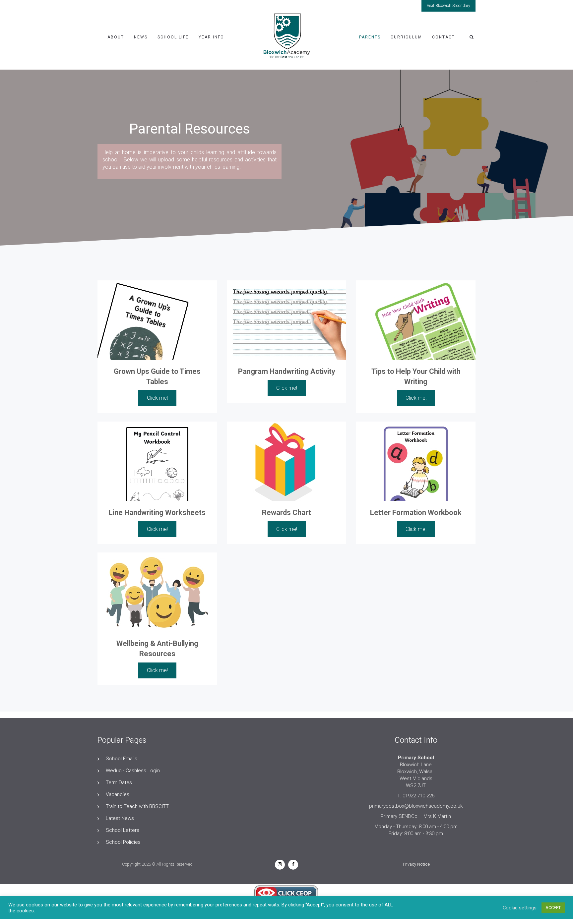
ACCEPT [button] (553, 907)
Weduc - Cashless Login (133, 771)
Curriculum (406, 37)
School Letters (122, 830)
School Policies (123, 842)
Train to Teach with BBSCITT (137, 806)
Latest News (120, 818)
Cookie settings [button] (520, 908)
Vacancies (117, 794)
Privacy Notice (416, 864)
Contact (443, 37)
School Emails (121, 759)
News (141, 37)
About (115, 37)
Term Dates (119, 782)
